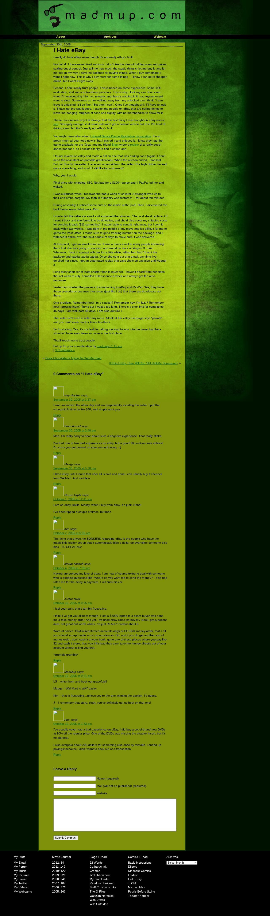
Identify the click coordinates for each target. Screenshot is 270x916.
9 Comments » (65, 350)
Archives (110, 36)
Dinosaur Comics (139, 870)
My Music (20, 870)
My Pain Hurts (99, 879)
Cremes (95, 870)
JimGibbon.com (100, 875)
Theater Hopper (138, 895)
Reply (57, 415)
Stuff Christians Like (103, 887)
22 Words (96, 862)
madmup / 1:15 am (109, 346)
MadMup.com (112, 16)
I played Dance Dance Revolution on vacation (120, 136)
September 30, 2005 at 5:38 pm (74, 468)
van (55, 124)
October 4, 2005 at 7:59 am (71, 568)
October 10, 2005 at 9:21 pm (72, 675)
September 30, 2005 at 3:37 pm (74, 399)
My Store (20, 879)
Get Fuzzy (135, 879)
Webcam (160, 36)
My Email (20, 862)
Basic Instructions (139, 862)
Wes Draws (97, 899)
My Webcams (23, 891)
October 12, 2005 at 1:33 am (72, 723)
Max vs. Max (136, 887)
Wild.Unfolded (99, 904)
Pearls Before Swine (141, 891)
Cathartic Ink (98, 866)
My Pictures (21, 875)
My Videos (21, 887)
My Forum (20, 866)
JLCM (132, 883)
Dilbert (132, 866)
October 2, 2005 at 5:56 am (71, 533)
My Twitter (20, 883)
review (134, 144)
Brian (115, 144)
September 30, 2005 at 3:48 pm (74, 430)
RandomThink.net (101, 883)
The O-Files (97, 891)
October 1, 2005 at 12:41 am (72, 499)
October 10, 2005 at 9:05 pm (72, 603)
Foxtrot (133, 875)
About (60, 36)
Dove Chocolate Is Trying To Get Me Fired (73, 358)
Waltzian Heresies (101, 895)
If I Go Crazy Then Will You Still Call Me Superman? (143, 363)
